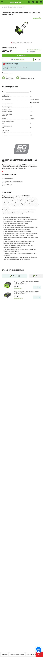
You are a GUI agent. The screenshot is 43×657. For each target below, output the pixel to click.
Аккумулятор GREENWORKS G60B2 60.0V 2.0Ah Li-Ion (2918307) (26, 282)
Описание (4, 654)
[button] (11, 42)
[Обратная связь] (38, 649)
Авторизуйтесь (7, 67)
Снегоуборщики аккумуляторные (14, 7)
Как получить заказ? (33, 654)
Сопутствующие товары (17, 654)
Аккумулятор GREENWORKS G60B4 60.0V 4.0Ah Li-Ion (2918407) (26, 292)
